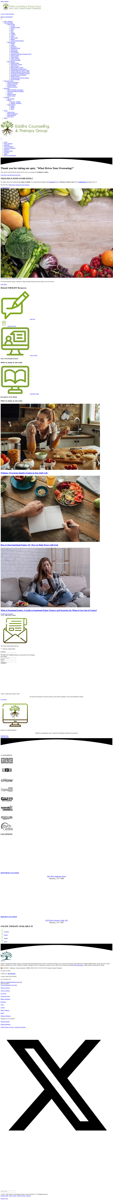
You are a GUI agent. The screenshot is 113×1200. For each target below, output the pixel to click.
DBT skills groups (78, 965)
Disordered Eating (15, 48)
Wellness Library (11, 94)
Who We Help (11, 24)
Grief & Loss (14, 49)
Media (2, 1013)
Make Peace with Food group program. (19, 185)
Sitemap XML (4, 1195)
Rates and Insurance (12, 113)
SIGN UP (3, 663)
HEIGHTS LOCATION (9, 917)
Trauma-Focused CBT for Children (20, 78)
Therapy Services (5, 988)
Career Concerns (15, 58)
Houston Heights (5, 1021)
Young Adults (14, 37)
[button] (18, 319)
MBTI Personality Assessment (15, 90)
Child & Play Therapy (16, 64)
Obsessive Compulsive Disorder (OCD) (21, 54)
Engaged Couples (15, 27)
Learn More (4, 284)
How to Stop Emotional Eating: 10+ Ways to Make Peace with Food (29, 545)
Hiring (5, 118)
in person (52, 182)
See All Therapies (15, 79)
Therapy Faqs (10, 112)
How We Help (11, 61)
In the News (10, 116)
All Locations (10, 98)
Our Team (3, 993)
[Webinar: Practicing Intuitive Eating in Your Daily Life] (56, 437)
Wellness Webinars (6, 1016)
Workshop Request (12, 87)
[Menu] (1, 18)
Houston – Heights (15, 101)
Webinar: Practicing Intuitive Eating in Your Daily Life (24, 473)
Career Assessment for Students (15, 91)
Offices (9, 100)
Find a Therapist (8, 21)
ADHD (13, 43)
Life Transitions (15, 52)
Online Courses (11, 95)
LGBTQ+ (13, 34)
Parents (12, 29)
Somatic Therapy (15, 76)
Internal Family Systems (17, 67)
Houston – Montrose (16, 103)
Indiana (12, 107)
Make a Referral (11, 115)
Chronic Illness (14, 57)
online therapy (83, 182)
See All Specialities (16, 60)
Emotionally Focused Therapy (18, 75)
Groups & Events (9, 81)
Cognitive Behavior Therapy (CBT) (20, 70)
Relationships (14, 51)
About (5, 110)
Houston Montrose (5, 1024)
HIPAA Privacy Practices (24, 1195)
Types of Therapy (8, 23)
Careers (3, 1007)
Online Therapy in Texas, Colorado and (11, 1027)
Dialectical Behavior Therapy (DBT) (20, 72)
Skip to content (5, 1)
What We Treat (11, 42)
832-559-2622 (11, 973)
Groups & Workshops (13, 82)
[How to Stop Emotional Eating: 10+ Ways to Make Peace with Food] (56, 509)
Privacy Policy (13, 1195)
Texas (12, 109)
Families (13, 33)
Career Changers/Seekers (17, 40)
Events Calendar (11, 85)
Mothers (13, 39)
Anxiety (13, 45)
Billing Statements (5, 999)
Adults (12, 36)
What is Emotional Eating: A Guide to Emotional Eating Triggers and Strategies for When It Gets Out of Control (49, 610)
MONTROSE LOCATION (10, 873)
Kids (12, 30)
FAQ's (2, 1004)
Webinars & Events (12, 84)
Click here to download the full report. (11, 175)
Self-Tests (9, 93)
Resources (7, 88)
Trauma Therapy (15, 55)
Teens (12, 31)
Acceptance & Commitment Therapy (20, 73)
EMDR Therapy (15, 63)
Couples (13, 26)
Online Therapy (15, 66)
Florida (12, 106)
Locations (7, 97)
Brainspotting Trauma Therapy (19, 69)
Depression (13, 46)
